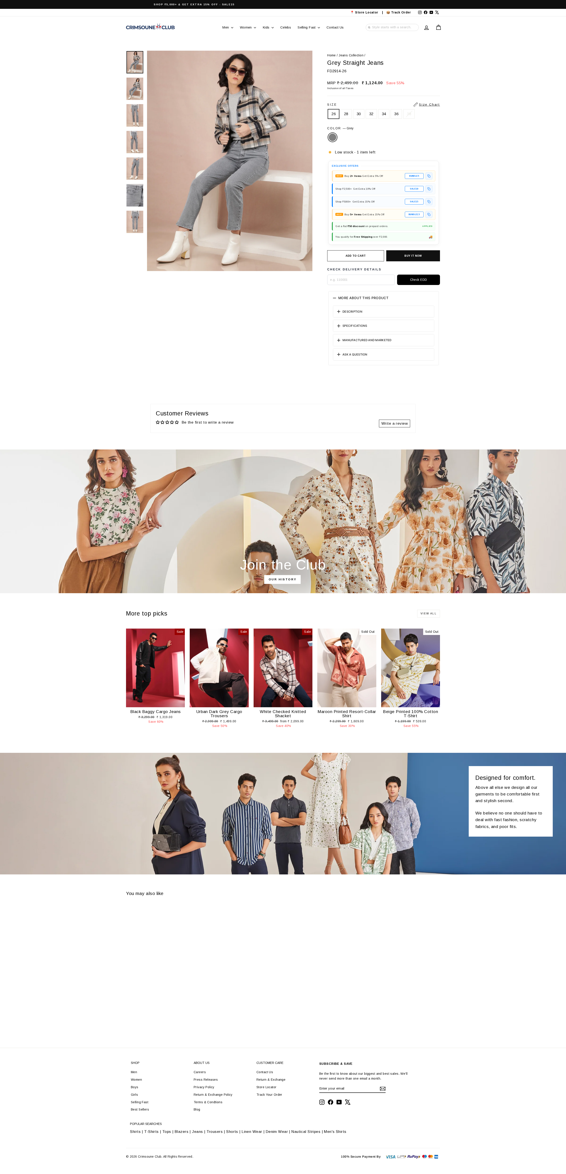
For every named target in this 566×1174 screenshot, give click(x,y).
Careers (200, 1072)
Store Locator (266, 1087)
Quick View (155, 702)
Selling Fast (307, 27)
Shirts (135, 1132)
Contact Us (335, 27)
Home (331, 55)
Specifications (354, 325)
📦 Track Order (400, 12)
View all (429, 613)
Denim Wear (276, 1132)
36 (396, 114)
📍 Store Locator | (366, 12)
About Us (202, 1063)
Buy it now (413, 255)
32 (371, 114)
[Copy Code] (428, 176)
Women (246, 27)
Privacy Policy (204, 1087)
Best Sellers (140, 1109)
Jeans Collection (351, 55)
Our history (282, 579)
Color (340, 128)
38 (409, 114)
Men (226, 27)
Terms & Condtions (208, 1102)
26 (333, 114)
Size (383, 104)
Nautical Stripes (305, 1132)
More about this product (363, 298)
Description (352, 311)
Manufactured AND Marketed (367, 340)
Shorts (232, 1132)
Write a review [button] (394, 423)
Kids (266, 27)
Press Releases (206, 1079)
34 (384, 114)
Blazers (181, 1132)
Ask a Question (354, 354)
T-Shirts (151, 1132)
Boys (134, 1087)
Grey (332, 137)
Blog (197, 1109)
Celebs (285, 27)
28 (346, 114)
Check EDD (418, 279)
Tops (166, 1132)
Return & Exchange (270, 1079)
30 (359, 114)
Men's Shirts (335, 1132)
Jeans (197, 1132)
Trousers (215, 1132)
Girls (134, 1094)
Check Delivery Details (354, 269)
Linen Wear (251, 1132)
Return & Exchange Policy (213, 1094)
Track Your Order (269, 1094)
